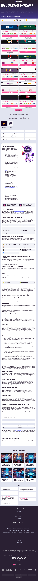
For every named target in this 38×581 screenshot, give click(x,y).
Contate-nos (19, 540)
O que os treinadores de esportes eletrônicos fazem (19, 530)
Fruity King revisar (10, 52)
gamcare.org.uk (27, 427)
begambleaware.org (28, 425)
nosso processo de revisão (12, 150)
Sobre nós (19, 538)
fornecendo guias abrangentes (19, 211)
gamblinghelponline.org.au (19, 430)
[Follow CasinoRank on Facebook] (13, 558)
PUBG (19, 514)
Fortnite (18, 513)
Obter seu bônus (10, 35)
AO (18, 560)
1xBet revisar (10, 37)
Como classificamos (19, 544)
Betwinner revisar (28, 37)
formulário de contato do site (7, 441)
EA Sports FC (18, 518)
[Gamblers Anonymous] (16, 570)
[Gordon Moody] (9, 570)
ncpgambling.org (27, 423)
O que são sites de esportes (19, 525)
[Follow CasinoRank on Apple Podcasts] (25, 558)
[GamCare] (23, 570)
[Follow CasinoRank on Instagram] (15, 558)
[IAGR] (30, 570)
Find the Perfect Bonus (19, 526)
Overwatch (19, 511)
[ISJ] (3, 570)
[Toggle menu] (2, 1)
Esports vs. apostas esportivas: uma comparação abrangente (18, 528)
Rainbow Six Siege (18, 516)
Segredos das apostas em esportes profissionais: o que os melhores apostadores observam (19, 532)
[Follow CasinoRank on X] (18, 558)
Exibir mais (18, 110)
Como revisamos (19, 542)
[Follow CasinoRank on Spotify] (22, 558)
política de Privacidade (19, 545)
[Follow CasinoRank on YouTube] (20, 558)
